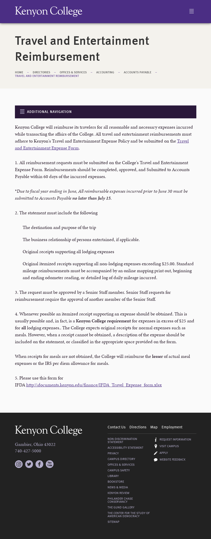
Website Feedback (173, 459)
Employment (172, 427)
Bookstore (116, 481)
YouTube (50, 464)
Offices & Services (73, 72)
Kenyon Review (118, 493)
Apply (164, 453)
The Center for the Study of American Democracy (129, 515)
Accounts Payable (137, 72)
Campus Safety (119, 470)
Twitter (29, 464)
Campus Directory (121, 459)
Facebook (39, 464)
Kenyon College (48, 11)
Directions (137, 427)
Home (19, 72)
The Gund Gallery (121, 507)
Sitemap (113, 522)
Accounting (105, 72)
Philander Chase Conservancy (120, 500)
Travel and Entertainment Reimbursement (47, 76)
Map (154, 427)
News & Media (118, 487)
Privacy (113, 453)
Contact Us (117, 427)
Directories (41, 72)
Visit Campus (169, 446)
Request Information (175, 439)
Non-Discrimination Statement (122, 441)
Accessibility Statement (125, 447)
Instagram (19, 461)
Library (113, 476)
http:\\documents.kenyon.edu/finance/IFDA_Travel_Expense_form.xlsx (94, 385)
